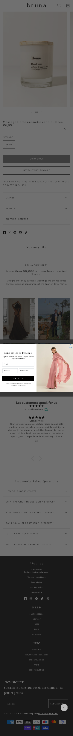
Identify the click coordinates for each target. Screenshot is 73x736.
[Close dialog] (70, 346)
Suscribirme (18, 378)
